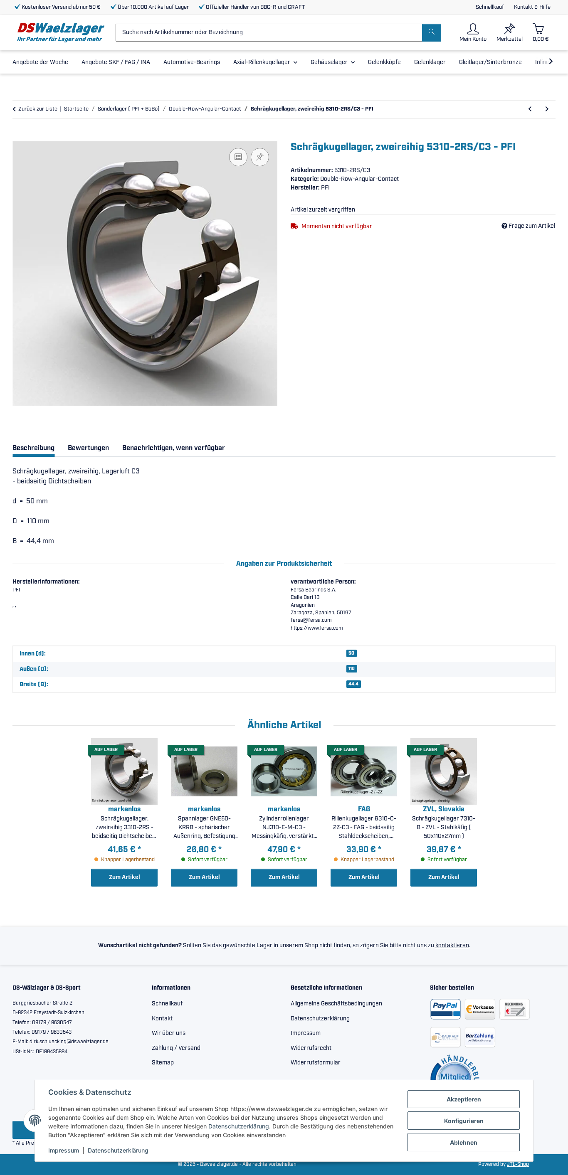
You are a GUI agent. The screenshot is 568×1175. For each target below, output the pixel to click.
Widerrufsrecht (311, 1048)
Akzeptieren (464, 1099)
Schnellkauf (490, 7)
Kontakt (162, 1018)
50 (351, 653)
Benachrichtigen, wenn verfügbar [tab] (173, 448)
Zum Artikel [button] (124, 877)
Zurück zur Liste (37, 109)
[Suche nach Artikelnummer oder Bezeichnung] (431, 33)
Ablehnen (463, 1142)
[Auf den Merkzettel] (260, 157)
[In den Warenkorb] (19, 136)
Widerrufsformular (316, 1063)
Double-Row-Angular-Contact (359, 179)
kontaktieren (452, 945)
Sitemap (163, 1063)
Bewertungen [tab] (88, 448)
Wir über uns (168, 1033)
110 (351, 669)
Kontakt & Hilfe (532, 7)
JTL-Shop (518, 1164)
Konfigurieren (464, 1120)
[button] (472, 32)
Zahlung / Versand (176, 1048)
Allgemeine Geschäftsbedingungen (336, 1003)
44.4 (353, 684)
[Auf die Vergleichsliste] (238, 157)
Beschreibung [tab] (33, 448)
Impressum (63, 1150)
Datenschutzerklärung (238, 1126)
